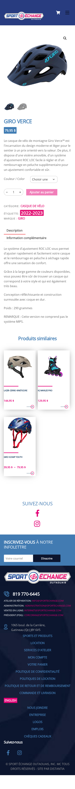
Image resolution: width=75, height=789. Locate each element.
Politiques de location (37, 679)
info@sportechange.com (48, 600)
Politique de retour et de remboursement (37, 686)
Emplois (37, 729)
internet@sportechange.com (42, 610)
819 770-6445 (26, 594)
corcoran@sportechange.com (43, 615)
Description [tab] (15, 230)
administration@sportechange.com (48, 605)
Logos (37, 722)
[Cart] (58, 12)
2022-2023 (32, 213)
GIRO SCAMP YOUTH (13, 457)
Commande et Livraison (37, 693)
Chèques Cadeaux (37, 736)
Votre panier (38, 664)
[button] (65, 38)
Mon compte (37, 657)
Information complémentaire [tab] (26, 238)
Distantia (57, 769)
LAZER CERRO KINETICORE (15, 390)
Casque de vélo (32, 206)
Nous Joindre (37, 708)
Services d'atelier (37, 650)
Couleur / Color (14, 179)
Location (38, 643)
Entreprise (37, 715)
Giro (21, 218)
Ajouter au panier (42, 192)
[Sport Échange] (24, 18)
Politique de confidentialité (38, 672)
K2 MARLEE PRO (45, 390)
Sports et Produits (37, 636)
